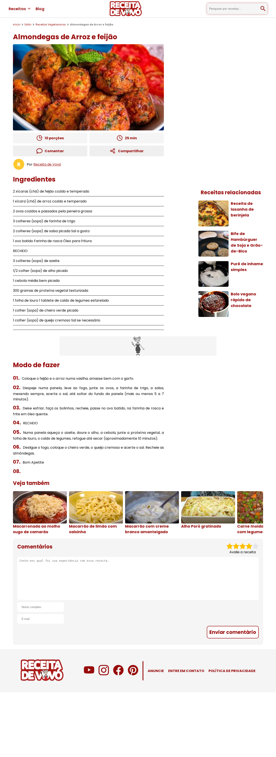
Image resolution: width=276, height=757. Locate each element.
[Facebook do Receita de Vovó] (118, 674)
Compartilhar (131, 151)
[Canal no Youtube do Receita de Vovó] (89, 674)
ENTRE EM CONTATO (186, 670)
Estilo (28, 24)
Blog (40, 8)
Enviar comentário (232, 632)
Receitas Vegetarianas (51, 24)
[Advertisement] (138, 346)
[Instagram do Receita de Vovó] (104, 674)
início (16, 24)
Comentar (54, 151)
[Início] (126, 8)
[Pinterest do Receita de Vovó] (133, 674)
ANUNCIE (156, 670)
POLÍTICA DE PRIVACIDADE (232, 670)
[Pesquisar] (263, 8)
